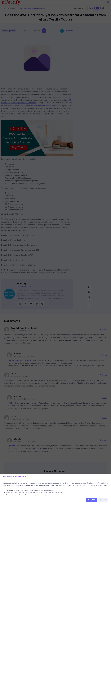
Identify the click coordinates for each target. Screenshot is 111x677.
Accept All (91, 500)
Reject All (103, 500)
